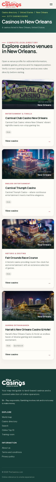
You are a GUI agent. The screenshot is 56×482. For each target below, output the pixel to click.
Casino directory (9, 12)
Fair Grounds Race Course (21, 258)
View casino (28, 141)
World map (7, 417)
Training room (8, 434)
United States (26, 12)
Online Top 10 (8, 430)
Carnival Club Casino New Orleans (26, 118)
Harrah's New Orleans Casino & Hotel (27, 329)
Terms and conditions (12, 452)
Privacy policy (8, 456)
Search (5, 425)
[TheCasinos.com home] (11, 4)
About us (6, 448)
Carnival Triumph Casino (20, 188)
